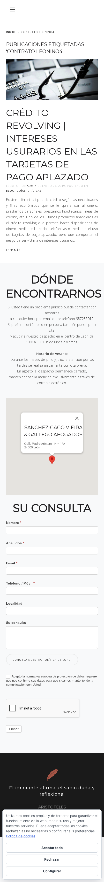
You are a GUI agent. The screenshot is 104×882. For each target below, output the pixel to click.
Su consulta (16, 623)
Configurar (52, 871)
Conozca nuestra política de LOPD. (42, 659)
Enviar (14, 729)
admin (32, 186)
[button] (52, 459)
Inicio (10, 32)
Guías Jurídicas (28, 190)
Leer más (13, 250)
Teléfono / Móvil (20, 583)
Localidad (14, 603)
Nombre (13, 523)
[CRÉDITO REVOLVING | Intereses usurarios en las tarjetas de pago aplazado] (52, 79)
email (47, 318)
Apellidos (15, 543)
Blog (10, 190)
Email (11, 563)
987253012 (84, 318)
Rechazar (52, 859)
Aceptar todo (52, 848)
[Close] (77, 418)
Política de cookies (20, 836)
